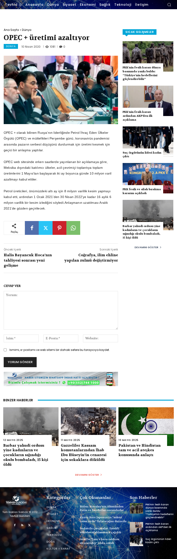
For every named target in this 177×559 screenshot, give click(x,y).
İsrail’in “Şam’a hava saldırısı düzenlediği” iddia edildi (99, 541)
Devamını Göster (146, 247)
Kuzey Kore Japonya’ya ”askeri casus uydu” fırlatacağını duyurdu (103, 519)
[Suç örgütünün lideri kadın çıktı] (148, 141)
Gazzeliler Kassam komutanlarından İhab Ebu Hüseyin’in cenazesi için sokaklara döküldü (83, 452)
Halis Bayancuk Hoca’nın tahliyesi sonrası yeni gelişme (28, 260)
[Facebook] (32, 228)
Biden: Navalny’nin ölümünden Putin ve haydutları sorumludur (102, 508)
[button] (169, 4)
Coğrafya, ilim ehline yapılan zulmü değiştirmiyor (91, 257)
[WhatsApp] (73, 228)
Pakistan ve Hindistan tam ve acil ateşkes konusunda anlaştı (139, 450)
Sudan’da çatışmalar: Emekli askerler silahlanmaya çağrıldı (100, 530)
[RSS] (22, 525)
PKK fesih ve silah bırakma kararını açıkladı (142, 191)
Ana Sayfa (11, 30)
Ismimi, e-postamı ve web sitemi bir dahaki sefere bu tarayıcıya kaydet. (59, 350)
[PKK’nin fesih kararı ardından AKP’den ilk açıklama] (148, 101)
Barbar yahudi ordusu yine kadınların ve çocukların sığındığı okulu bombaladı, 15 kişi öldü (141, 231)
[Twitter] (46, 228)
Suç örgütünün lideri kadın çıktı (142, 154)
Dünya (26, 30)
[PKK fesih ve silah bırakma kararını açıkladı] (148, 178)
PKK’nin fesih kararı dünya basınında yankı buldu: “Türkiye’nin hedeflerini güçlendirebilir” (142, 73)
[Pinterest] (59, 228)
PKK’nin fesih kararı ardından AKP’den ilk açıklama (138, 116)
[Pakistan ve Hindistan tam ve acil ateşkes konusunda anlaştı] (146, 426)
